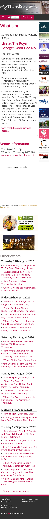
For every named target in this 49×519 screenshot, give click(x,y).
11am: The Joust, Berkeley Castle (18, 377)
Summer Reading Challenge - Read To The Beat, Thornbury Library (18, 267)
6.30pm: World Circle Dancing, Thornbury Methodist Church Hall (18, 464)
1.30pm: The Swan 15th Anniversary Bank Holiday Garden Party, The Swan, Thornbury (17, 384)
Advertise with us (29, 501)
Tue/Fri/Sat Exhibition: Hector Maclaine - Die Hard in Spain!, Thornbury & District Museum (16, 274)
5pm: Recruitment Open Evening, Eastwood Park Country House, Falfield (17, 456)
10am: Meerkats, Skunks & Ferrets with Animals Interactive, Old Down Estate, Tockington (18, 434)
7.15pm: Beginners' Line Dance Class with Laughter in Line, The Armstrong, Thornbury (17, 472)
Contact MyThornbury (30, 499)
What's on (28, 17)
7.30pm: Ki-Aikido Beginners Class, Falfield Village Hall (18, 289)
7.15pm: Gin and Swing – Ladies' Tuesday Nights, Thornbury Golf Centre (17, 481)
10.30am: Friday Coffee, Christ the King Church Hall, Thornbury (18, 303)
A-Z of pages (6, 505)
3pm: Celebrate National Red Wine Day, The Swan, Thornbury (18, 316)
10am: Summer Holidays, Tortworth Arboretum (13, 283)
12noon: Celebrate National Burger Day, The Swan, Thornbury (18, 309)
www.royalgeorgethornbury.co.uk (17, 155)
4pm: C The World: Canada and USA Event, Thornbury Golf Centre (19, 448)
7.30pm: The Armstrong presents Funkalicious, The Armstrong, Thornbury (18, 400)
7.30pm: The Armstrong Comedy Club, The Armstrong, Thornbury (17, 322)
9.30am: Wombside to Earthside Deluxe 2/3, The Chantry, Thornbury (17, 344)
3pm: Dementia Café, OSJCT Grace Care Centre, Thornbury (18, 442)
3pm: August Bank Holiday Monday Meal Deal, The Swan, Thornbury (19, 419)
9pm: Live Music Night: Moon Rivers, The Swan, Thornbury (16, 329)
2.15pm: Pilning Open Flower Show (19, 360)
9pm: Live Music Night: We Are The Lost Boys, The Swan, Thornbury (18, 365)
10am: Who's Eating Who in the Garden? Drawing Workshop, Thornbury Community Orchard (17, 353)
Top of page (6, 499)
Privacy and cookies (9, 507)
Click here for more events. (15, 491)
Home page (6, 501)
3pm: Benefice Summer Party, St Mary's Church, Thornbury (17, 392)
